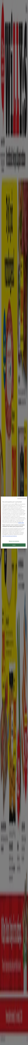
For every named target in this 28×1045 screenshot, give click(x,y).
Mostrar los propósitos (14, 541)
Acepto (13, 545)
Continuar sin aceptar (21, 498)
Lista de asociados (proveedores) (9, 536)
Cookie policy (21, 522)
